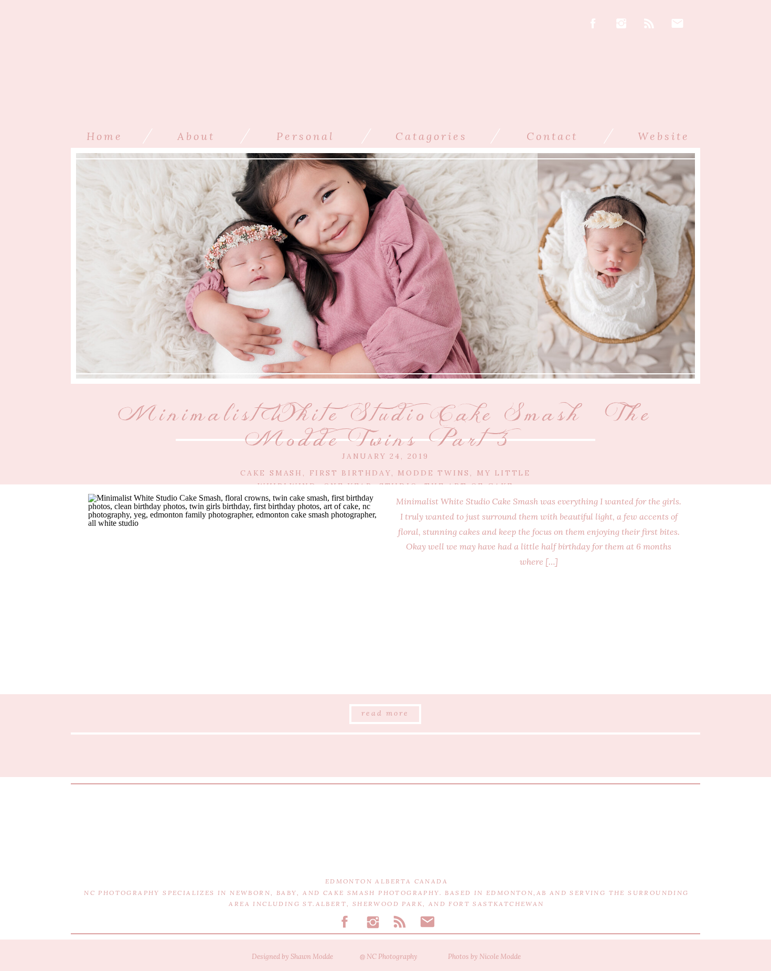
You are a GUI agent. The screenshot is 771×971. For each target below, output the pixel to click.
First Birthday (350, 473)
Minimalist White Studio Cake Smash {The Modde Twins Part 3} (385, 427)
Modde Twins (434, 473)
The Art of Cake (468, 486)
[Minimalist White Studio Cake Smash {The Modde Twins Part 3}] (232, 589)
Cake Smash (271, 473)
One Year (348, 486)
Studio (398, 486)
